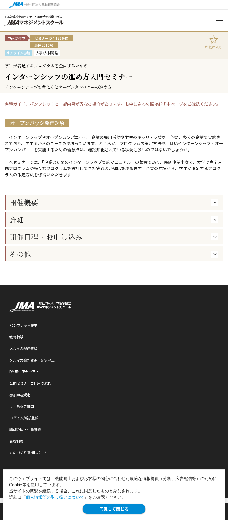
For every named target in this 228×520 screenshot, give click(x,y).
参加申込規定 (20, 394)
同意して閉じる (114, 509)
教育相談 (16, 336)
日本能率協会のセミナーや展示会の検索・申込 (33, 17)
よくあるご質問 (22, 406)
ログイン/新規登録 (24, 417)
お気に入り (213, 47)
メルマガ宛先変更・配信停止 (32, 359)
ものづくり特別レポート (29, 452)
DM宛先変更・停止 (24, 371)
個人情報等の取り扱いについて (55, 497)
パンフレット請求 (23, 325)
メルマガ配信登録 (23, 348)
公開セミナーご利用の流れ (30, 383)
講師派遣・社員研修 (25, 429)
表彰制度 (16, 440)
